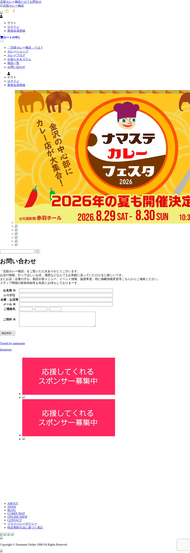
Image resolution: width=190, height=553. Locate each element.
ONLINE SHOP (17, 516)
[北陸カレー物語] (12, 5)
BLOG (11, 510)
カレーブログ (16, 55)
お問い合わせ (16, 67)
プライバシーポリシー (22, 523)
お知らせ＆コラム (19, 59)
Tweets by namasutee (12, 343)
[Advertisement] (95, 470)
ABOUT (12, 503)
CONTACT (14, 520)
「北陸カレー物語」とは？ (25, 47)
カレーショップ (17, 51)
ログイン (13, 26)
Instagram (6, 349)
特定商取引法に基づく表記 (25, 527)
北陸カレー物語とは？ (15, 1)
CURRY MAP (16, 513)
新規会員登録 (16, 30)
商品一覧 (13, 63)
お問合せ (36, 1)
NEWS (11, 506)
